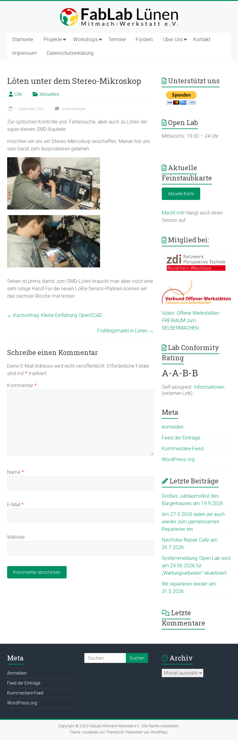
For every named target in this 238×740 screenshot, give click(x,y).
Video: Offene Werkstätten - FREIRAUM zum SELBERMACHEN (192, 320)
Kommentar (22, 385)
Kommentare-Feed (182, 449)
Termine (117, 39)
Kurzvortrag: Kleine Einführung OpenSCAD (54, 315)
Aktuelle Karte (181, 193)
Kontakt (201, 39)
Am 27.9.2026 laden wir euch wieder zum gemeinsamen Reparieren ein (193, 521)
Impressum (24, 53)
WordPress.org (178, 459)
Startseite (22, 39)
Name (15, 472)
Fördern (144, 39)
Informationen (209, 387)
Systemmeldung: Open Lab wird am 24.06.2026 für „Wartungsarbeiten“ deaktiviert (196, 565)
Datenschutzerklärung (70, 53)
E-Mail (15, 505)
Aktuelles (49, 94)
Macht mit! (173, 213)
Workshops (85, 39)
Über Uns (173, 39)
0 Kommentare (73, 109)
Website (16, 537)
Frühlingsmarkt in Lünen (125, 331)
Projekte (53, 39)
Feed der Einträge (181, 438)
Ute (18, 94)
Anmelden (172, 427)
